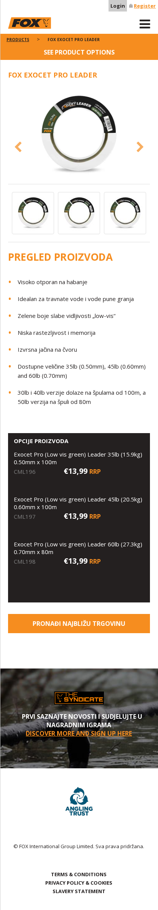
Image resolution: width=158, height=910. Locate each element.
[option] (79, 135)
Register (145, 5)
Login (117, 5)
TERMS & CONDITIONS (79, 874)
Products (18, 39)
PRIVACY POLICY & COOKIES (78, 882)
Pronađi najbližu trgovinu (79, 623)
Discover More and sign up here (79, 733)
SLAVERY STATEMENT (79, 891)
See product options (79, 52)
